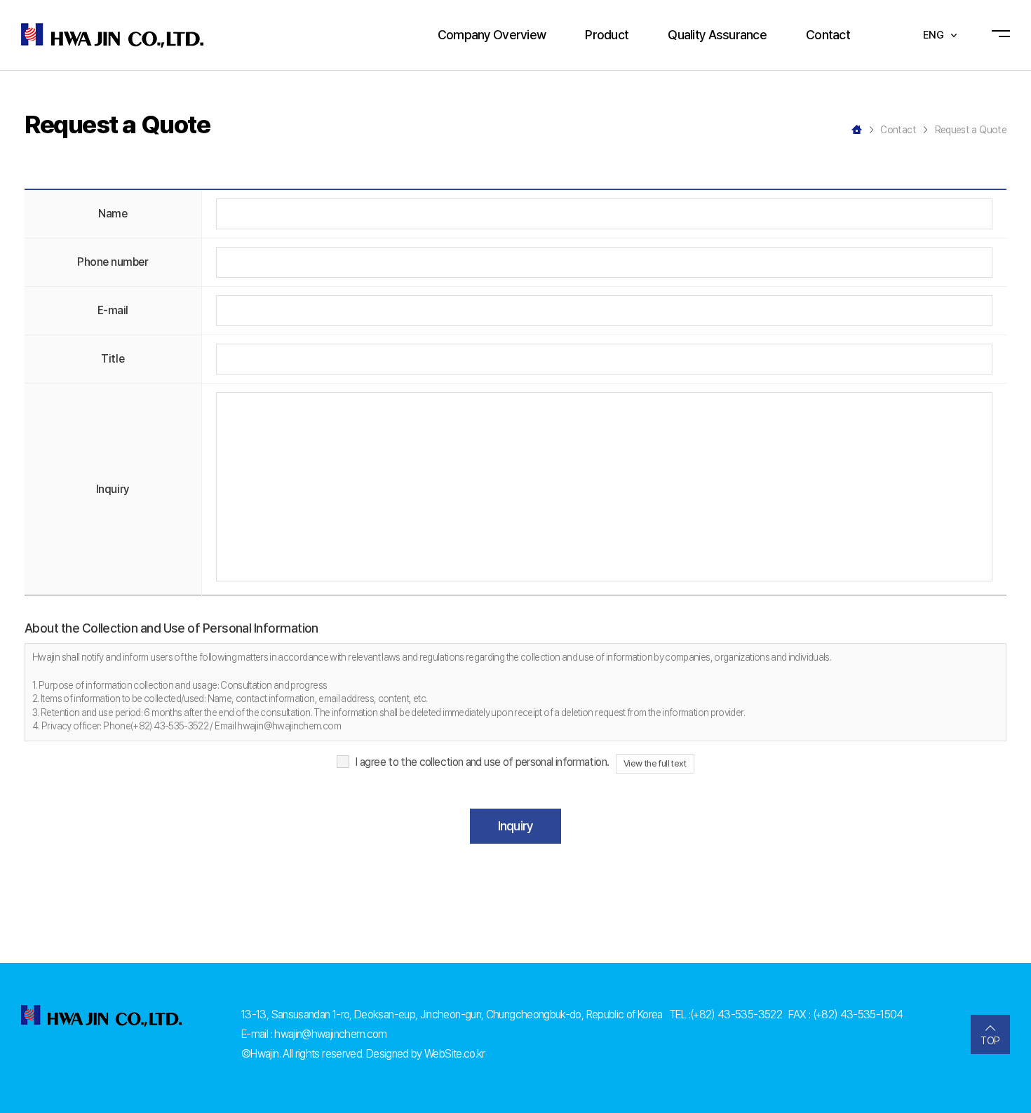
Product (606, 34)
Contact (828, 34)
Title (112, 358)
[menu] (1004, 36)
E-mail (112, 310)
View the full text (655, 763)
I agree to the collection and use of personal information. (482, 762)
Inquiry (113, 489)
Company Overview (492, 34)
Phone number (112, 262)
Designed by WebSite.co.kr (425, 1053)
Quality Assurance (717, 34)
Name (112, 213)
